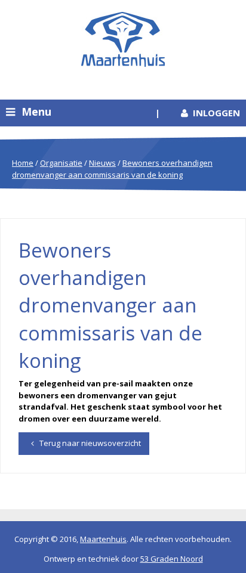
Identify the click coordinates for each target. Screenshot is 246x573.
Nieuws (102, 162)
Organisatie (61, 162)
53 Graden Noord (171, 558)
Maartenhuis (103, 539)
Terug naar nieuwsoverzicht (89, 443)
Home (22, 162)
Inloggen (216, 113)
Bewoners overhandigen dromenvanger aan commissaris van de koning (112, 168)
